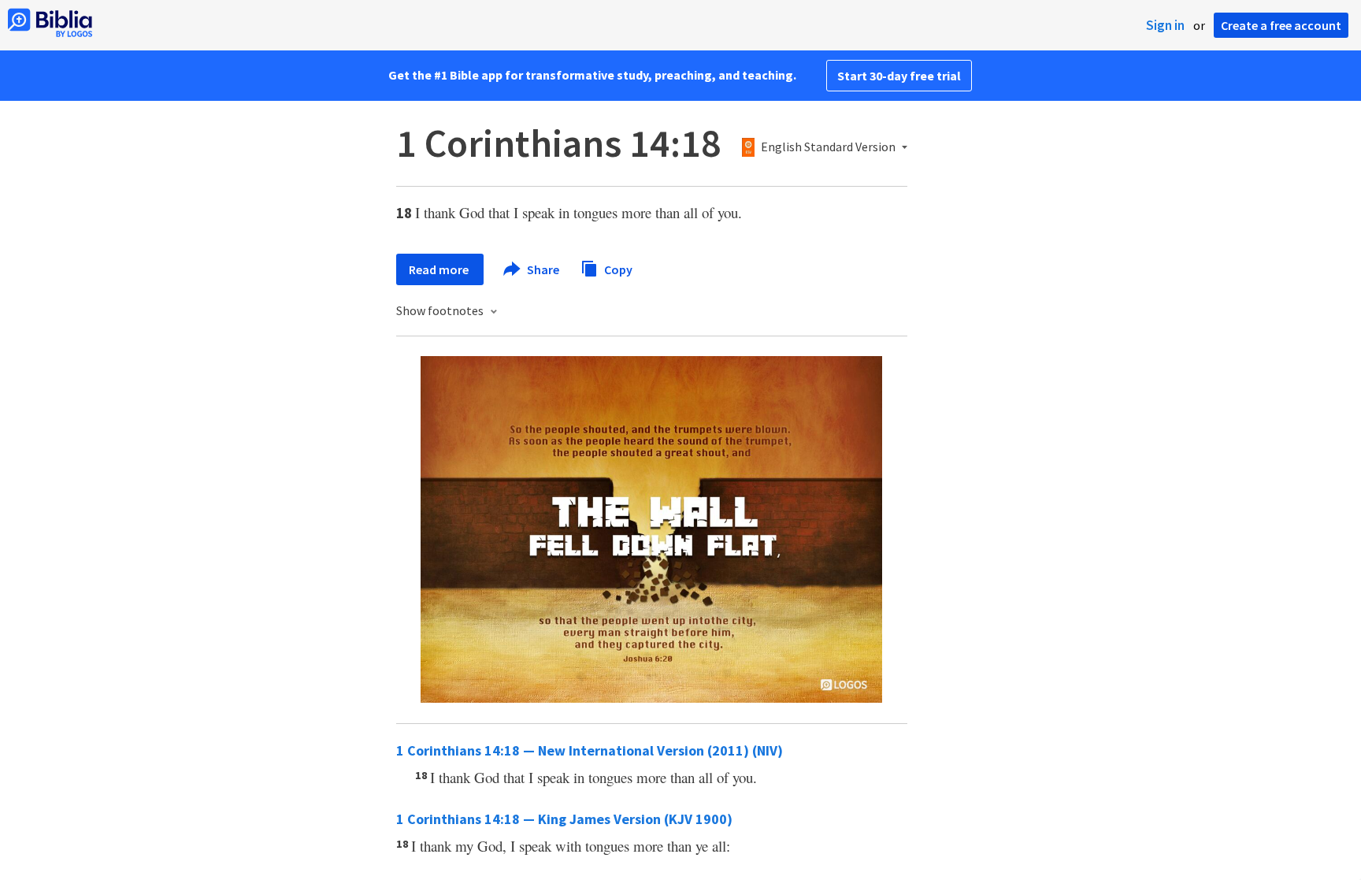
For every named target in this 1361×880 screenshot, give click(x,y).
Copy (617, 269)
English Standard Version (828, 147)
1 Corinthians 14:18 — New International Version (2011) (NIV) (589, 750)
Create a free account (1281, 25)
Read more (440, 269)
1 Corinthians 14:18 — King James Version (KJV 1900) (564, 819)
